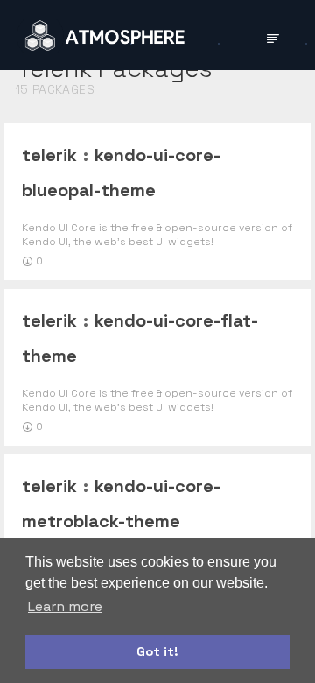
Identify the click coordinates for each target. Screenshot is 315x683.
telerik (49, 155)
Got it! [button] (157, 651)
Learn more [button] (65, 606)
